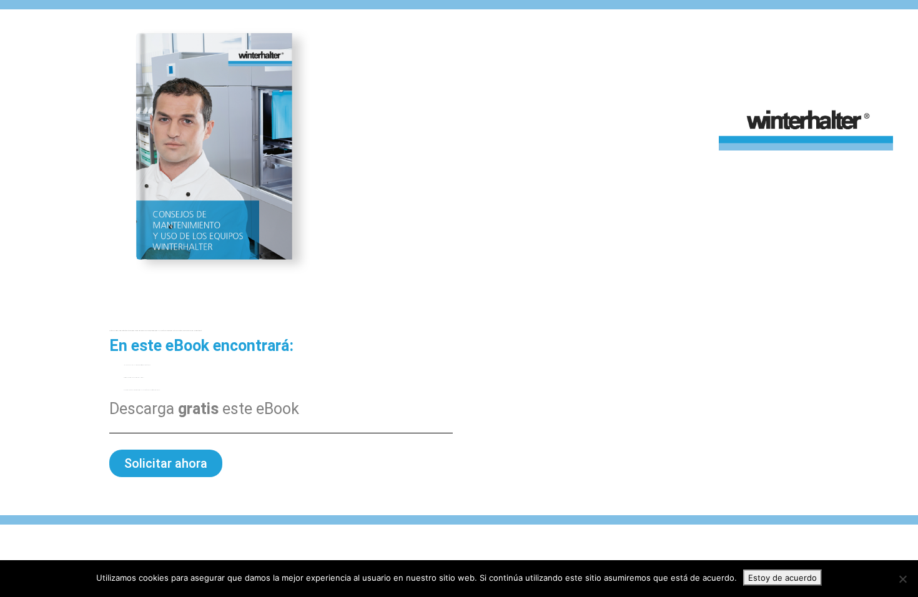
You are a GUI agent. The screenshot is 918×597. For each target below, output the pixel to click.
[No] (902, 579)
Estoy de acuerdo (782, 578)
